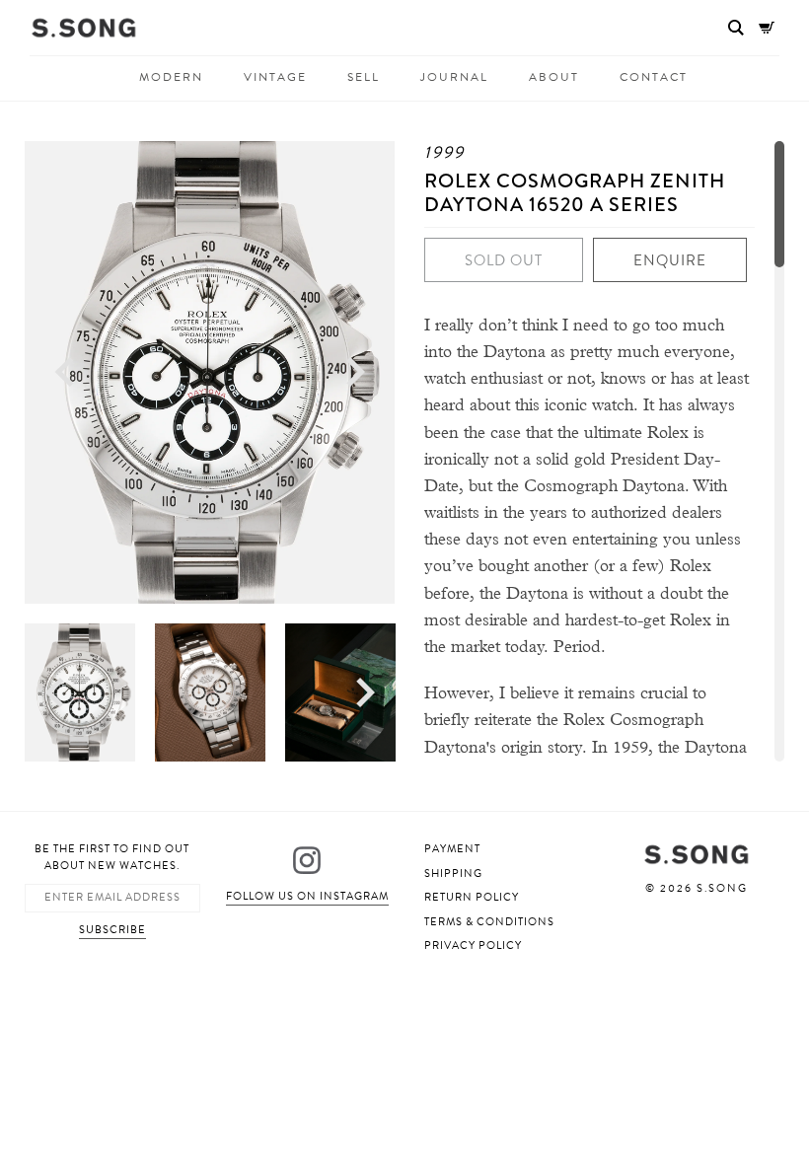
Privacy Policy (473, 945)
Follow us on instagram (307, 896)
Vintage (275, 77)
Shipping (453, 873)
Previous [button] (64, 372)
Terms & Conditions (489, 921)
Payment (452, 848)
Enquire (669, 260)
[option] (210, 372)
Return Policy (471, 897)
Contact (654, 77)
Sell (363, 77)
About (554, 77)
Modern (171, 77)
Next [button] (355, 372)
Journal (454, 77)
